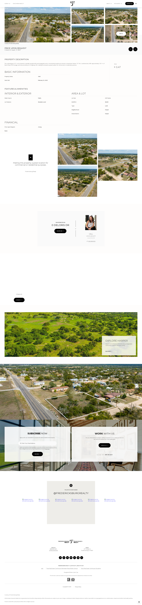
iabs (42, 568)
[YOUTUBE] (71, 557)
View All (121, 33)
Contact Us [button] (129, 3)
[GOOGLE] (78, 557)
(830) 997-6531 (109, 454)
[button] (105, 445)
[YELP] (81, 557)
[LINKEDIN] (67, 557)
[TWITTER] (74, 557)
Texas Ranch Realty (18, 3)
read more (108, 351)
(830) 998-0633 (91, 241)
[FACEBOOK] (60, 557)
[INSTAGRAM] (63, 557)
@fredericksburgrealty (71, 493)
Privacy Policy (47, 449)
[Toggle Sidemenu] (135, 3)
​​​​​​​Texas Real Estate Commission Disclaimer (91, 568)
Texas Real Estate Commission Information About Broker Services (62, 568)
